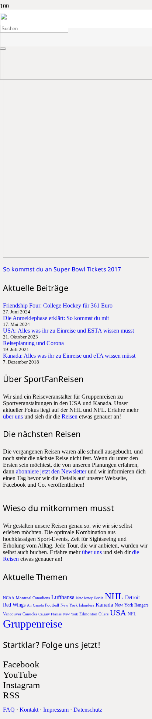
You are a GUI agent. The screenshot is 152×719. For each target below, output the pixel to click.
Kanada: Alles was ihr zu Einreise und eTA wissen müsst (69, 355)
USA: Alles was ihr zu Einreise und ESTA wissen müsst (68, 330)
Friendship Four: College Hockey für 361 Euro (58, 305)
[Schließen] (3, 49)
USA (118, 612)
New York (70, 614)
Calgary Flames (50, 614)
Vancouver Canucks (20, 614)
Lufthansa (63, 597)
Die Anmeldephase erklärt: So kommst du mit (56, 318)
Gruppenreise (32, 624)
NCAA (8, 597)
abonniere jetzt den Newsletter (51, 471)
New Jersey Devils (89, 598)
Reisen (69, 416)
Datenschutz (87, 709)
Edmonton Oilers (93, 614)
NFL (132, 613)
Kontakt (29, 709)
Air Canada (35, 605)
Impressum (56, 709)
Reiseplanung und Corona (33, 343)
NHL (114, 596)
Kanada (104, 605)
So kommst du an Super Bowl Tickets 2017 (62, 269)
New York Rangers (132, 605)
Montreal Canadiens (33, 597)
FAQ (9, 709)
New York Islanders (77, 605)
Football (52, 605)
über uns (13, 416)
